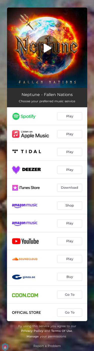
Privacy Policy (32, 331)
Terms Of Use (61, 331)
